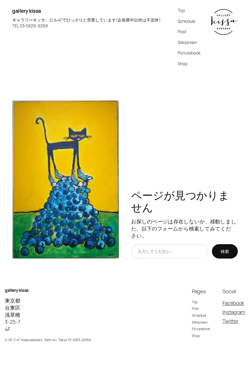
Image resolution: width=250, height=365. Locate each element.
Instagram (233, 312)
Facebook (233, 303)
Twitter (230, 321)
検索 (225, 251)
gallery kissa (26, 10)
